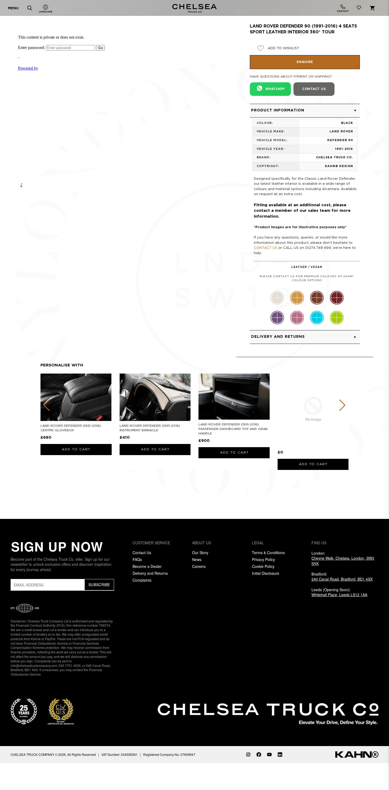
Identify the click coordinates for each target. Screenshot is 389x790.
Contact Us (142, 552)
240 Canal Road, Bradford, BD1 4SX (342, 579)
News (196, 559)
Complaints (142, 580)
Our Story (200, 552)
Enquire (305, 62)
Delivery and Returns (150, 573)
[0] (358, 9)
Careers (199, 566)
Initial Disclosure (265, 573)
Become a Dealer (147, 566)
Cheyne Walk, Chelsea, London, (342, 560)
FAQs (137, 559)
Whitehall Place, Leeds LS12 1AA (339, 594)
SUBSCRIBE (99, 584)
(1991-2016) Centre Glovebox (70, 428)
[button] (305, 111)
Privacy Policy (263, 559)
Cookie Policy (263, 566)
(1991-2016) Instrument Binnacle (150, 428)
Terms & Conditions (268, 552)
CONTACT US (265, 247)
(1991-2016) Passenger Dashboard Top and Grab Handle (233, 429)
